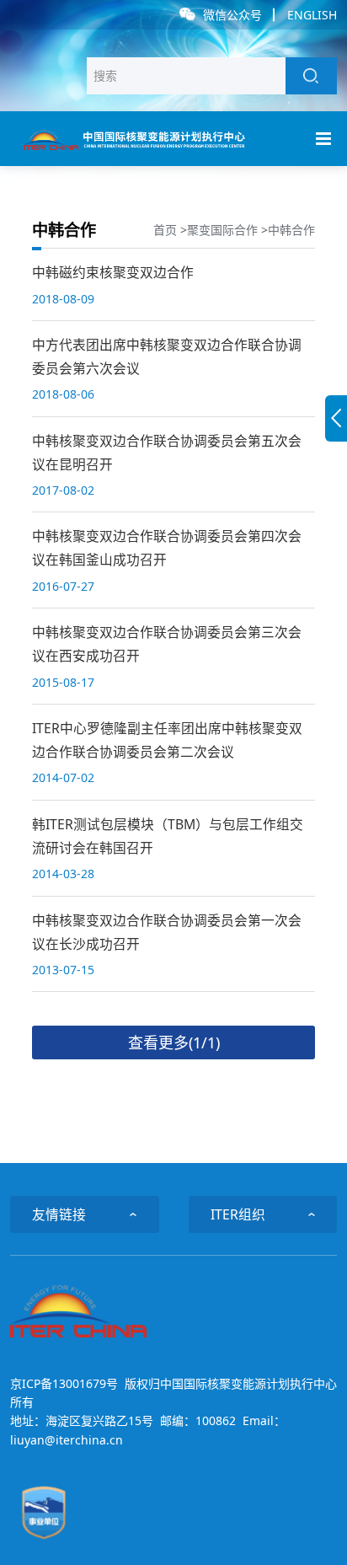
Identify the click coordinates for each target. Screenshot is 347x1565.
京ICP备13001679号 (64, 1383)
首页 (165, 230)
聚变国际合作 (222, 230)
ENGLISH (312, 15)
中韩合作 (291, 230)
